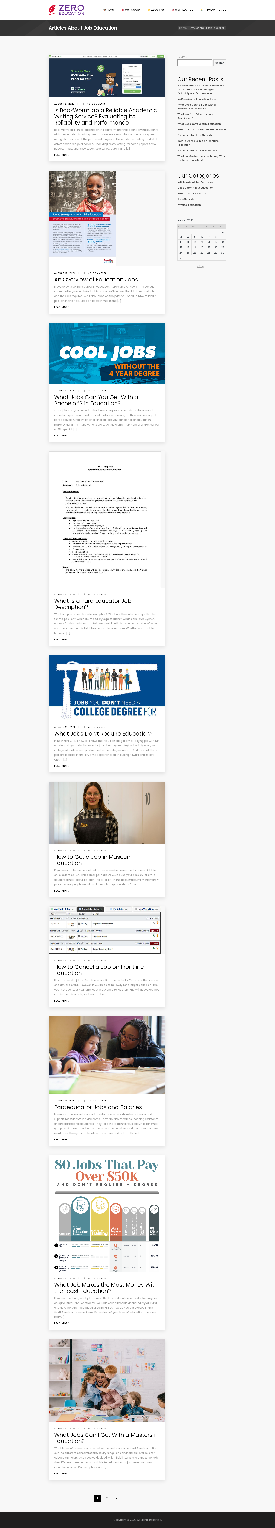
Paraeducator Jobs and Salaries (98, 1107)
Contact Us (184, 9)
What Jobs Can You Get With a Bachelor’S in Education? (96, 400)
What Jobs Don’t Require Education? (103, 734)
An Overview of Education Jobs (96, 279)
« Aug (200, 266)
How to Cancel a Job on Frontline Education (99, 970)
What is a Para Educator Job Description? (93, 604)
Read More (61, 154)
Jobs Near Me (185, 199)
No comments (96, 103)
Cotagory (132, 9)
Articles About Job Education (195, 182)
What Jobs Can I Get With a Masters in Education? (106, 1438)
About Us (157, 9)
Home (110, 9)
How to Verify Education (192, 193)
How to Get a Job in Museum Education (93, 860)
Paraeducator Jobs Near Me (194, 135)
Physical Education (189, 205)
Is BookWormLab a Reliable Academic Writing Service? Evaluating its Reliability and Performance (105, 116)
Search (182, 56)
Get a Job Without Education (195, 188)
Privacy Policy (214, 9)
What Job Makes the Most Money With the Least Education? (106, 1288)
